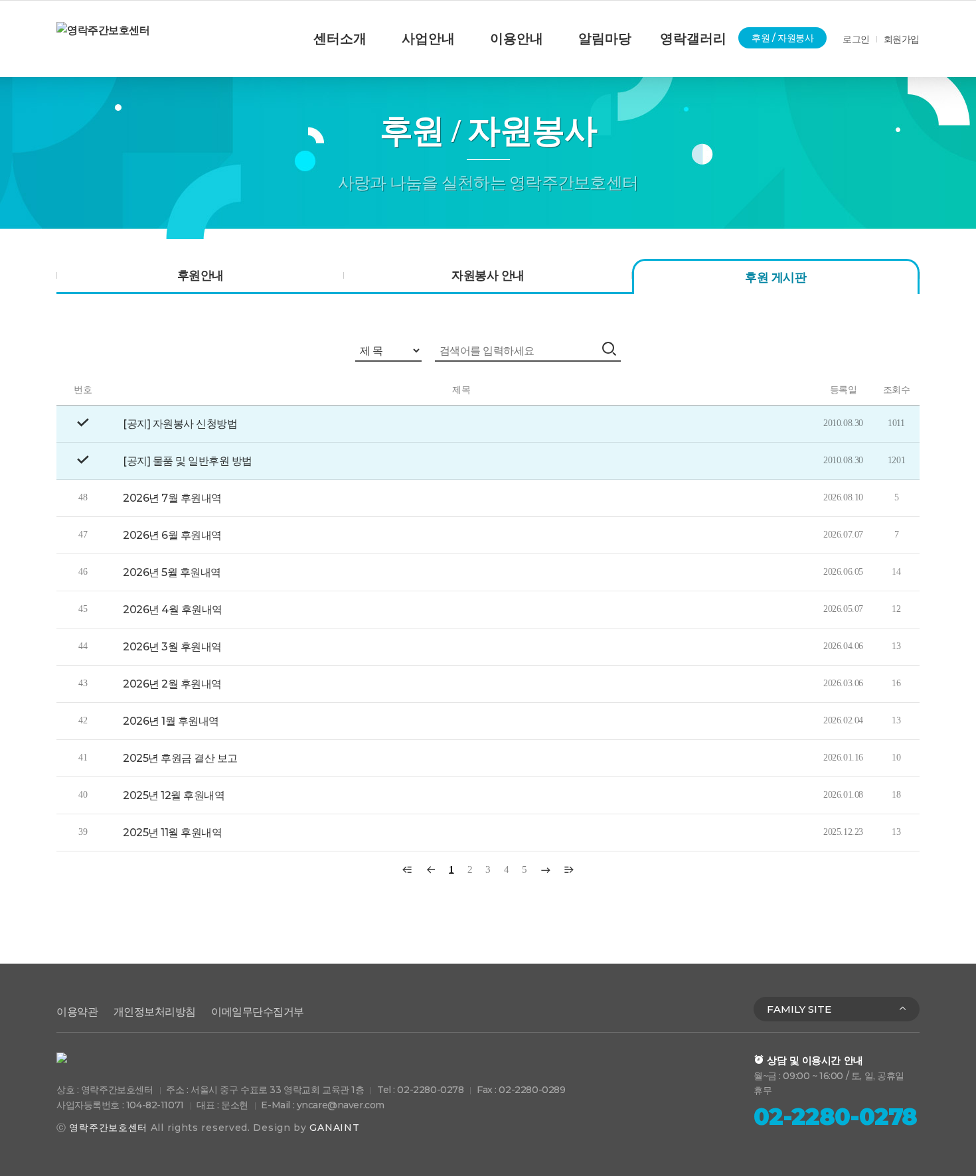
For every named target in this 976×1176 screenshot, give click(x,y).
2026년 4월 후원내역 (172, 609)
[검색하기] (611, 349)
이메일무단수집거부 (257, 1011)
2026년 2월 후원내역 (172, 684)
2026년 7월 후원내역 (172, 498)
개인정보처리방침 (155, 1011)
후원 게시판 (775, 277)
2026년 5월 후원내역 (172, 572)
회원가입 (902, 39)
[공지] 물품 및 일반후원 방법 (187, 461)
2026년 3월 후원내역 (172, 646)
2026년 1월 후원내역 (171, 721)
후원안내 (200, 275)
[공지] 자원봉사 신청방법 (180, 423)
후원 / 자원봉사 (782, 38)
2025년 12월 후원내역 (173, 795)
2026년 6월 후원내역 (172, 535)
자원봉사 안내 (487, 275)
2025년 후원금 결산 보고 (180, 758)
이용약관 (77, 1011)
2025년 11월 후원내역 (172, 832)
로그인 (856, 39)
